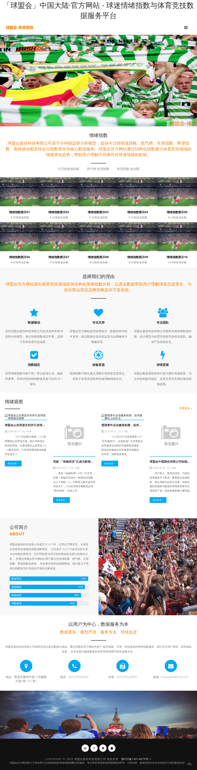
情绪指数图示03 (98, 212)
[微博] (85, 748)
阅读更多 (13, 463)
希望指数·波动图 (128, 169)
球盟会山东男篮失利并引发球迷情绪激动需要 (34, 425)
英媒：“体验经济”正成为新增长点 (74, 461)
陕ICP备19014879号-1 (136, 759)
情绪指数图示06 (19, 257)
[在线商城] (103, 748)
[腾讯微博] (94, 748)
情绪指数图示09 (137, 257)
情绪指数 (98, 135)
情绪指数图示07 (58, 257)
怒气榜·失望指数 (98, 169)
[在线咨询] (111, 748)
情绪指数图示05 (177, 212)
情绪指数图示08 (98, 257)
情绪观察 (14, 401)
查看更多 (185, 408)
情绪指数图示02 (58, 212)
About (17, 534)
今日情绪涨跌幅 (68, 169)
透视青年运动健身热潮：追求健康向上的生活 (130, 425)
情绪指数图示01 (19, 212)
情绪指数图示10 (177, 257)
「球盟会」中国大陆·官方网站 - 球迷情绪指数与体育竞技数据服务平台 (98, 10)
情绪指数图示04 (137, 212)
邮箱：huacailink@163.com (171, 677)
